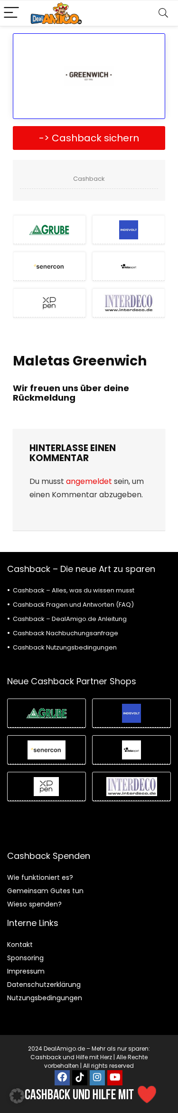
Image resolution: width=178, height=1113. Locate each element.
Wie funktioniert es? (40, 877)
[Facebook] (62, 1077)
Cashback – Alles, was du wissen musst (73, 590)
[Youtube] (114, 1077)
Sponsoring (25, 958)
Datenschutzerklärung (44, 984)
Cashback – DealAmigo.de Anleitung (70, 618)
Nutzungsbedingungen (44, 998)
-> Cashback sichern (89, 138)
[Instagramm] (97, 1077)
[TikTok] (79, 1077)
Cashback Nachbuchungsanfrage (65, 633)
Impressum (26, 971)
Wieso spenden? (34, 904)
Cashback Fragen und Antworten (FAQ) (73, 604)
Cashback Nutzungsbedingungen (65, 647)
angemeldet (89, 481)
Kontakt (20, 944)
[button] (17, 1096)
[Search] (163, 13)
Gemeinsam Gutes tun (45, 891)
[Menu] (11, 13)
